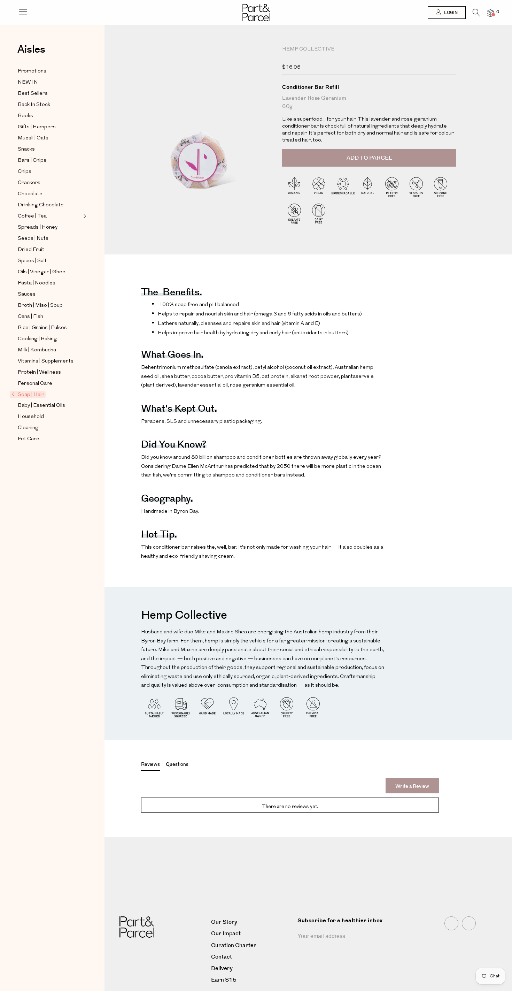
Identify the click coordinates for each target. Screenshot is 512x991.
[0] (490, 13)
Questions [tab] (177, 764)
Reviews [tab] (150, 764)
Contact (221, 957)
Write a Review (412, 786)
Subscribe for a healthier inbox (340, 920)
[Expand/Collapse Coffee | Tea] (84, 216)
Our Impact (226, 934)
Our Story (224, 922)
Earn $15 (223, 980)
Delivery (222, 969)
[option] (198, 145)
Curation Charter (233, 946)
